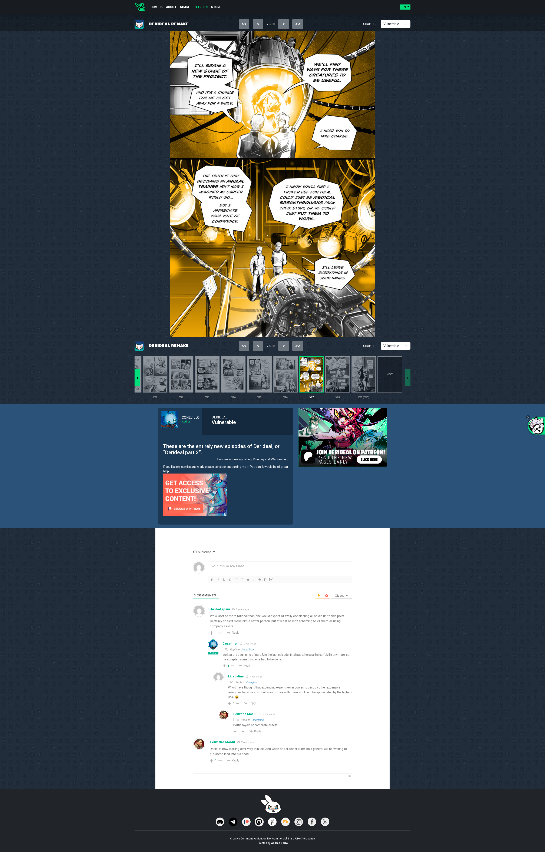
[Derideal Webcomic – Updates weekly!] (140, 7)
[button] (137, 378)
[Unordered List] (242, 579)
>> (298, 24)
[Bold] (212, 579)
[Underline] (224, 579)
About (171, 7)
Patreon (201, 7)
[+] (271, 579)
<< (244, 24)
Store (216, 7)
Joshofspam (248, 649)
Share (185, 7)
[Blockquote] (248, 579)
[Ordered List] (236, 579)
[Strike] (230, 579)
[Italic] (218, 579)
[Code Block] (254, 579)
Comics (157, 7)
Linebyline (258, 719)
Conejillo (230, 643)
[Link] (260, 579)
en (404, 7)
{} (265, 579)
